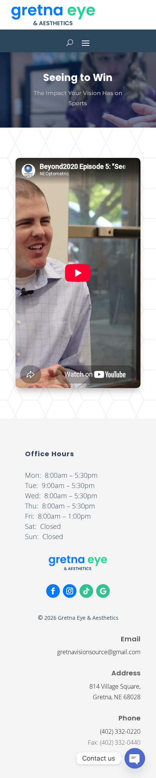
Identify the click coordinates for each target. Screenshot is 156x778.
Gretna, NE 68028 (116, 697)
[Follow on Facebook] (53, 591)
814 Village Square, (114, 686)
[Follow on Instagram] (69, 591)
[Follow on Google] (103, 591)
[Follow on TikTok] (86, 591)
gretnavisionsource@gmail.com (98, 652)
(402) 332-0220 (120, 731)
